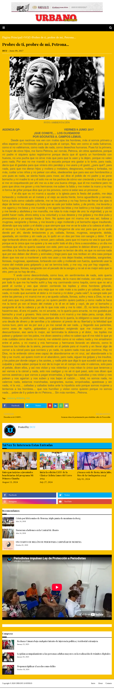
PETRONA (20, 398)
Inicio (93, 683)
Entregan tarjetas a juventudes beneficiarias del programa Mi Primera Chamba (17, 475)
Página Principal (12, 37)
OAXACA (11, 398)
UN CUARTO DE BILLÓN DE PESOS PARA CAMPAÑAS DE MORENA (48, 542)
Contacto (109, 683)
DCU (4, 51)
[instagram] (29, 501)
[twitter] (85, 495)
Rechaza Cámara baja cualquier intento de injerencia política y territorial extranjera (57, 641)
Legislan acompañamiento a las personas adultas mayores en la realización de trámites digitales (63, 653)
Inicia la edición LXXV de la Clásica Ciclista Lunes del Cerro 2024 (56, 475)
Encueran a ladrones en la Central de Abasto (37, 530)
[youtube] (85, 501)
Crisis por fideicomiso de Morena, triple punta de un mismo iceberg (48, 518)
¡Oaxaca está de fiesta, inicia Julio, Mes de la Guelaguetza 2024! (94, 474)
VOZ (27, 37)
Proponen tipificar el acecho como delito (36, 666)
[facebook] (29, 495)
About (100, 683)
